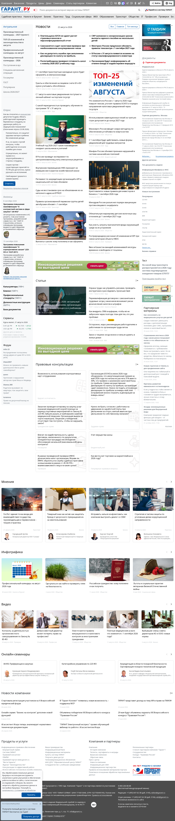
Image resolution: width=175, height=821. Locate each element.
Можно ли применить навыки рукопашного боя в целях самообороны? (15, 367)
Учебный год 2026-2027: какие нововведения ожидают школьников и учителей (57, 147)
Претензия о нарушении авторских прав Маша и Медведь (17, 379)
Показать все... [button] (146, 247)
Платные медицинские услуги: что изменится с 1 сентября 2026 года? (122, 633)
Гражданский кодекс (149, 236)
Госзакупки (8, 77)
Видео (6, 604)
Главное (120, 26)
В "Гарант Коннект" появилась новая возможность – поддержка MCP (84, 702)
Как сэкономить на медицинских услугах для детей (158, 316)
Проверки (164, 16)
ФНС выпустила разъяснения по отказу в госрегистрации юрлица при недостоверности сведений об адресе (156, 185)
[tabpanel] (87, 48)
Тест (144, 260)
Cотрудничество (139, 752)
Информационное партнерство (103, 767)
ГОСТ (5, 82)
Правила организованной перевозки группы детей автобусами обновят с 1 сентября (59, 203)
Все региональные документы (165, 156)
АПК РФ (144, 212)
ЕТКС (144, 240)
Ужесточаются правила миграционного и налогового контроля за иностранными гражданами (86, 635)
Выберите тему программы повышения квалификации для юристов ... (15, 277)
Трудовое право (97, 426)
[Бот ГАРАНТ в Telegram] (131, 3)
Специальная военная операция (13, 71)
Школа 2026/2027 (11, 92)
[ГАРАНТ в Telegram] (127, 3)
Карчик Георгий (106, 534)
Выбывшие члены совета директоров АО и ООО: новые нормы (156, 633)
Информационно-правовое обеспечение (18, 747)
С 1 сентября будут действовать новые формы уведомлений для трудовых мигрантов (110, 141)
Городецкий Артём (20, 534)
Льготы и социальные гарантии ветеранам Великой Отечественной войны (150, 586)
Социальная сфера (81, 16)
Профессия (151, 16)
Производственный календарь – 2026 (13, 59)
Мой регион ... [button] (146, 156)
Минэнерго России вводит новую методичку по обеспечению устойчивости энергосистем (111, 130)
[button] (159, 10)
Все (112, 26)
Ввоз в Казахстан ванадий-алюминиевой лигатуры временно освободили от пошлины (112, 248)
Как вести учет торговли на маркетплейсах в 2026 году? (112, 457)
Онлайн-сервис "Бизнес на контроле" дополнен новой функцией (26, 714)
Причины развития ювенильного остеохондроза (156, 385)
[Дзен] (119, 3)
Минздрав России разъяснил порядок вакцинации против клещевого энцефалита (112, 204)
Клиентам (91, 3)
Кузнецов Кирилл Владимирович (26, 671)
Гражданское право (46, 426)
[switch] (35, 10)
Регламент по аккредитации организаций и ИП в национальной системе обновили (58, 180)
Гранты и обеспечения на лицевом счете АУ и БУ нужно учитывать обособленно (58, 84)
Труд (67, 16)
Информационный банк (55, 750)
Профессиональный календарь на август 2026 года (21, 585)
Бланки (10, 291)
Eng (170, 3)
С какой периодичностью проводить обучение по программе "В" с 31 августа (59, 107)
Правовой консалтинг (11, 755)
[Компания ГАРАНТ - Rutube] (139, 3)
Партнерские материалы (151, 309)
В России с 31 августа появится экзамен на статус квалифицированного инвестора (113, 54)
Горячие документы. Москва (154, 115)
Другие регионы (149, 160)
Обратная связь (96, 757)
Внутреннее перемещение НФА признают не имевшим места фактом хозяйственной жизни (57, 169)
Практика (58, 16)
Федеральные (148, 67)
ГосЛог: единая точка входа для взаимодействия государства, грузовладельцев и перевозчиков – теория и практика (19, 518)
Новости (43, 26)
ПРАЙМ (6, 757)
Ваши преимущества (54, 747)
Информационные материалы (57, 752)
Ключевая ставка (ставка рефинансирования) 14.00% (14, 336)
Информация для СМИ (99, 765)
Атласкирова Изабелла (65, 534)
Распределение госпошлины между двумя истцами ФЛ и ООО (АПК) (16, 355)
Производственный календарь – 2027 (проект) (16, 33)
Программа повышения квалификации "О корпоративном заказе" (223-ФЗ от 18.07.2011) (16, 248)
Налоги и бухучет (33, 16)
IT (142, 16)
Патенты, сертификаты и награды (104, 752)
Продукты (31, 3)
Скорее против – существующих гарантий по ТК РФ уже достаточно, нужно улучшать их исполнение (18, 168)
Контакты (137, 757)
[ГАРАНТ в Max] (123, 3)
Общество (134, 16)
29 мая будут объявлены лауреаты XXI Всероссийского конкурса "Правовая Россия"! (143, 714)
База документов (12, 309)
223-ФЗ (144, 200)
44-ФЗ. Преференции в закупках (18, 664)
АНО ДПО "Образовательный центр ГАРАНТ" (63, 762)
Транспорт (121, 16)
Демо (48, 3)
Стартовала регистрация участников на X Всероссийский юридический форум (28, 702)
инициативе (25, 114)
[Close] (40, 804)
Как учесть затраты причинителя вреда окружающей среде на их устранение (114, 226)
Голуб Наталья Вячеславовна (83, 671)
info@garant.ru (76, 811)
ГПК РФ (144, 228)
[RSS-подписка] (143, 3)
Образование (107, 16)
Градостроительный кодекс (151, 232)
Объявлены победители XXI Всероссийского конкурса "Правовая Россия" (85, 714)
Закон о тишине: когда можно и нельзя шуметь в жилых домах (112, 336)
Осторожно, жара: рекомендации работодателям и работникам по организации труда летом (113, 326)
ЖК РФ (144, 244)
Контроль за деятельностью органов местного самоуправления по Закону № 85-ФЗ (16, 635)
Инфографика (12, 552)
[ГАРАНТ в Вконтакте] (115, 3)
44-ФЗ (144, 204)
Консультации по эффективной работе (18, 767)
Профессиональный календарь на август (13, 51)
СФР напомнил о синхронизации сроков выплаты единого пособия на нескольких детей (113, 38)
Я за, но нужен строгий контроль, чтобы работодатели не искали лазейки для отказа (16, 146)
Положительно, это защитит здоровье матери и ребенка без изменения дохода (17, 135)
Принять (31, 794)
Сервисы (8, 318)
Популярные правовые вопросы (104, 468)
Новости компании (98, 762)
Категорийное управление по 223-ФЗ (79, 664)
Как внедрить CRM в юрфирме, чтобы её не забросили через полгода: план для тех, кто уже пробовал (111, 314)
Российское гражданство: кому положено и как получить (109, 585)
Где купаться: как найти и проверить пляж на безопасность (65, 585)
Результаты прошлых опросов (15, 188)
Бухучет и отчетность (46, 398)
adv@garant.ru (162, 797)
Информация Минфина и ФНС (155, 170)
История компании (98, 750)
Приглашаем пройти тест (154, 278)
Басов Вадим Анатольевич (140, 671)
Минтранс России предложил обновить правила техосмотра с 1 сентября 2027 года (113, 47)
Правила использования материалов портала (108, 770)
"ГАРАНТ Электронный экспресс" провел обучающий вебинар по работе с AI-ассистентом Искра (84, 726)
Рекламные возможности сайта (131, 799)
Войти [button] (157, 3)
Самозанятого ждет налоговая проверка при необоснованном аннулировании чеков (62, 47)
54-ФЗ (144, 208)
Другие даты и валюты (12, 332)
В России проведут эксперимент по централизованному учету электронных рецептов (59, 158)
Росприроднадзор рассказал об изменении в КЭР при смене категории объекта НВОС (114, 237)
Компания (6, 3)
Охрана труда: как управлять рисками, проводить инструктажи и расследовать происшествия (112, 289)
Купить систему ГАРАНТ (54, 755)
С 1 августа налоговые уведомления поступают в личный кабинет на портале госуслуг (58, 95)
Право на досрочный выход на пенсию (16, 401)
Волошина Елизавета (152, 534)
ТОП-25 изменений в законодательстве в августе (13, 42)
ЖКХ (95, 16)
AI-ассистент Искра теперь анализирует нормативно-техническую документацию (26, 726)
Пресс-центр (94, 760)
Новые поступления (151, 191)
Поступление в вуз (12, 65)
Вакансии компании (98, 755)
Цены (41, 3)
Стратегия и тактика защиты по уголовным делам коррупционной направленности (151, 517)
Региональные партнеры (143, 747)
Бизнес (47, 16)
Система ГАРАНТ (9, 752)
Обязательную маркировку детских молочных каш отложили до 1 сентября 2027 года (112, 215)
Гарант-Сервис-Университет (53, 816)
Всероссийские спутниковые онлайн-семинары (22, 770)
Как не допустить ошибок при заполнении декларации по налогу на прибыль (62, 54)
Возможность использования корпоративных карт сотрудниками (59, 374)
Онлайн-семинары (15, 654)
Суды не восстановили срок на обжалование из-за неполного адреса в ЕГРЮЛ (59, 191)
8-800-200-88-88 (124, 786)
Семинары (58, 3)
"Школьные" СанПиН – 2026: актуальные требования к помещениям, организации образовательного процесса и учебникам (59, 304)
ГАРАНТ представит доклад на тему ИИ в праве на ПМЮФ (145, 700)
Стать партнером (75, 3)
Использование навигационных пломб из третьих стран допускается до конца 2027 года (112, 119)
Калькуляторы (13, 286)
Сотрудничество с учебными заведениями (62, 765)
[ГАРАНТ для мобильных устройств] (111, 3)
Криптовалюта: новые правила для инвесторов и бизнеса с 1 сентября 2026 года (112, 192)
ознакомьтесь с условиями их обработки (18, 790)
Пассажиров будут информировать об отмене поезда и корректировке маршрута (113, 62)
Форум (7, 345)
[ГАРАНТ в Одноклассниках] (135, 3)
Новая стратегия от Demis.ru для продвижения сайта (156, 367)
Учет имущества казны (101, 435)
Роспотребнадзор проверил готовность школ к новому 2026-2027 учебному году (63, 62)
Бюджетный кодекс (149, 220)
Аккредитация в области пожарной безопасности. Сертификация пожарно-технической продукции (143, 665)
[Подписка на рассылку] (107, 3)
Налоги (94, 398)
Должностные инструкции (16, 303)
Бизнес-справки (149, 251)
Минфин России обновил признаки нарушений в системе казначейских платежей (112, 152)
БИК (143, 216)
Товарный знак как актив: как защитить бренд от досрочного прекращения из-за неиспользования (65, 517)
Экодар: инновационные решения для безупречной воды (155, 409)
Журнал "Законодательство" (14, 765)
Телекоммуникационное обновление (60, 760)
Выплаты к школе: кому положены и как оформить (59, 241)
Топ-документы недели (152, 165)
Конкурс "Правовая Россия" (144, 755)
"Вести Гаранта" (9, 762)
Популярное (9, 87)
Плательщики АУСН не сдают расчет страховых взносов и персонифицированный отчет (58, 38)
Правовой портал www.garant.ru (16, 760)
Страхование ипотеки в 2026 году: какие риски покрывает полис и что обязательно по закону (157, 339)
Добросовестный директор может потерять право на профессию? (49, 633)
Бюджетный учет (58, 89)
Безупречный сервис (11, 750)
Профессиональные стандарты (13, 296)
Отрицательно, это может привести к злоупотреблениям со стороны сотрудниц (16, 157)
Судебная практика (11, 16)
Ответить (9, 183)
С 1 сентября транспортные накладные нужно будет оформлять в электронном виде (60, 73)
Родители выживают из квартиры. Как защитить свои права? (15, 390)
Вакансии (19, 3)
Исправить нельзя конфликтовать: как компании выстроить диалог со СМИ (109, 515)
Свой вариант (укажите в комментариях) (16, 177)
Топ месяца (132, 26)
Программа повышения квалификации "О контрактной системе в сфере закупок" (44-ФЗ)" (16, 208)
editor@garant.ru (158, 793)
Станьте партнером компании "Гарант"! (149, 750)
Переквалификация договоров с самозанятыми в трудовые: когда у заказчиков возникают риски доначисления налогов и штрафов (112, 301)
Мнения (7, 482)
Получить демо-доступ (54, 757)
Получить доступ (31, 816)
